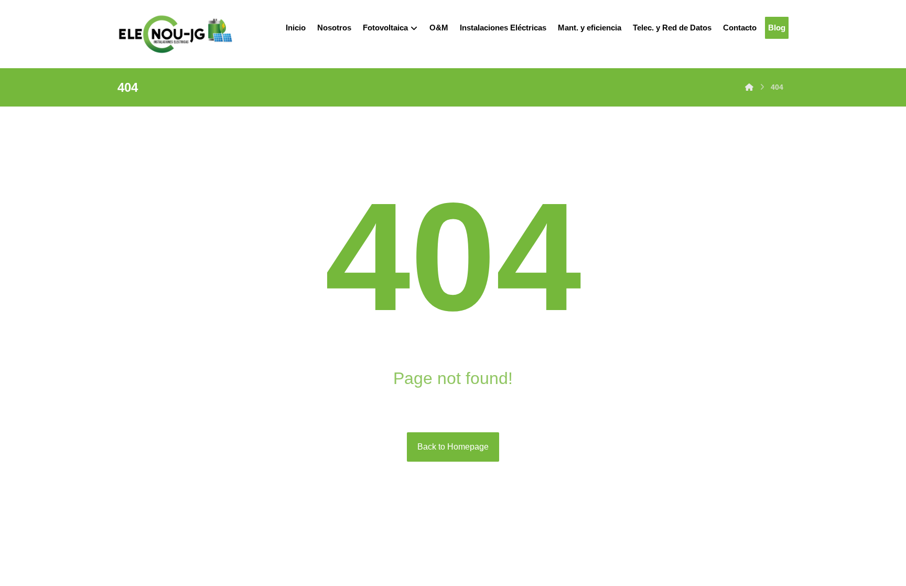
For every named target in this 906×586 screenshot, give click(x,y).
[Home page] (749, 87)
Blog (776, 27)
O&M (438, 27)
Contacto (740, 27)
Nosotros (334, 27)
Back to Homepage (453, 446)
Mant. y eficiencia (589, 27)
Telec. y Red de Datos (672, 27)
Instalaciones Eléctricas (503, 27)
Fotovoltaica (385, 27)
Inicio (296, 27)
